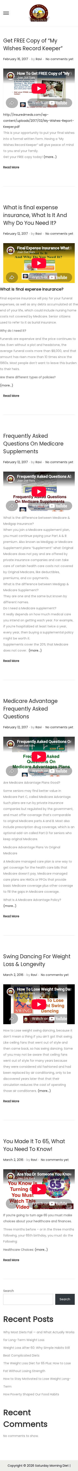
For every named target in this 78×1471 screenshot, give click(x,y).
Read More (11, 167)
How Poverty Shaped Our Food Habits (31, 1394)
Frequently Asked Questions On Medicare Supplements (33, 443)
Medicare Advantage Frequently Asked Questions (30, 708)
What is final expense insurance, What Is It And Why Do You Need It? (35, 215)
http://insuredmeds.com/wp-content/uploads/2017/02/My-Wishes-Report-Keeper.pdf (38, 121)
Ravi (39, 59)
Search (8, 1291)
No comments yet (59, 59)
